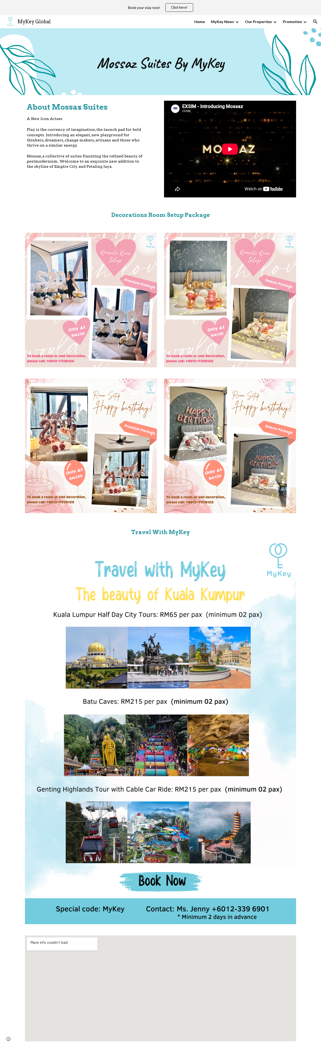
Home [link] (199, 21)
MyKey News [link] (222, 21)
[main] (160, 61)
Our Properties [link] (258, 21)
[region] (160, 7)
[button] (315, 21)
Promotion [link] (292, 21)
